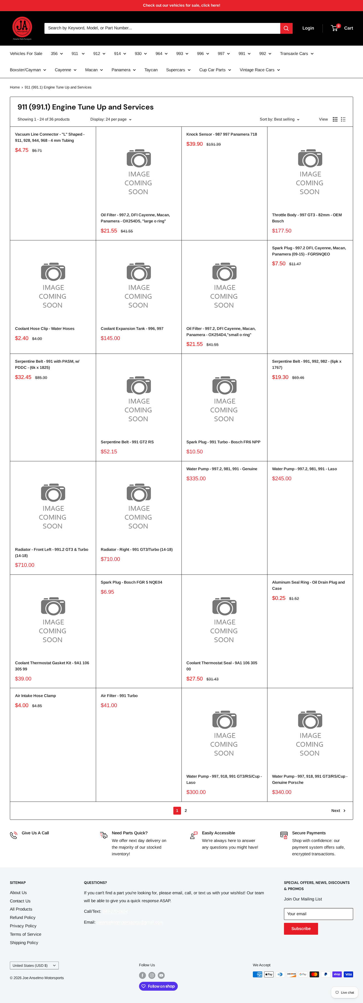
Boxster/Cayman (25, 70)
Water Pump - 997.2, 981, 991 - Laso (304, 469)
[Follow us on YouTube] (161, 975)
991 (242, 53)
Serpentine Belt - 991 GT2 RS (127, 442)
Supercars (175, 70)
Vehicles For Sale (26, 53)
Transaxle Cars (294, 53)
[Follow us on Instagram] (151, 975)
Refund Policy (23, 917)
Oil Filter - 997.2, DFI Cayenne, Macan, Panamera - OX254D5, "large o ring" (135, 218)
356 (54, 53)
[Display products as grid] (335, 119)
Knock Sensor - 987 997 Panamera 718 (221, 134)
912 (96, 53)
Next (335, 810)
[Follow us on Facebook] (142, 975)
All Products (21, 909)
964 (159, 53)
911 (75, 53)
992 (262, 53)
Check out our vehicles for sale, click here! (181, 5)
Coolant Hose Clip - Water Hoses (45, 328)
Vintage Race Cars (257, 70)
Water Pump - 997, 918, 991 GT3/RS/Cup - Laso (224, 779)
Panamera (121, 70)
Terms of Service (25, 934)
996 (200, 53)
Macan (91, 70)
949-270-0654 (34, 840)
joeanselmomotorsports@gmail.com (130, 922)
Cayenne (63, 70)
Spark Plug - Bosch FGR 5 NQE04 (131, 582)
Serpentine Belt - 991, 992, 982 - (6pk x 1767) (307, 364)
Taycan (151, 70)
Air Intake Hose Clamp (35, 696)
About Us (18, 892)
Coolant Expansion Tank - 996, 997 (132, 328)
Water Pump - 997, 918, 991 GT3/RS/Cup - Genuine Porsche (309, 779)
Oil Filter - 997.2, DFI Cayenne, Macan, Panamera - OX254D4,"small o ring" (221, 331)
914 (117, 53)
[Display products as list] (343, 119)
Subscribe (301, 928)
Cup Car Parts (212, 70)
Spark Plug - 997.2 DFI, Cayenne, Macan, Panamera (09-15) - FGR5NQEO (309, 251)
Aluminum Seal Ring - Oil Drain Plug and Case (308, 585)
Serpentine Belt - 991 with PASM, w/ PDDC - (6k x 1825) (47, 364)
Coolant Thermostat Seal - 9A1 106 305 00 (221, 666)
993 (179, 53)
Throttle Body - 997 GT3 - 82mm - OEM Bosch (307, 218)
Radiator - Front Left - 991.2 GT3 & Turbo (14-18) (51, 552)
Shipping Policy (24, 942)
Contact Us (20, 901)
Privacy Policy (23, 926)
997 (221, 53)
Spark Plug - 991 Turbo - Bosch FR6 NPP (223, 442)
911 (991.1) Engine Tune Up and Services (58, 87)
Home (15, 87)
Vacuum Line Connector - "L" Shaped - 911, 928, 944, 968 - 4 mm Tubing (49, 137)
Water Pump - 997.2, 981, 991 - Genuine (221, 469)
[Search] (286, 28)
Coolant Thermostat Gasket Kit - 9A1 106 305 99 (52, 666)
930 (138, 53)
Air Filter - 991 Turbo (119, 696)
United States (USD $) (30, 965)
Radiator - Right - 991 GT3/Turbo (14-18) (137, 549)
